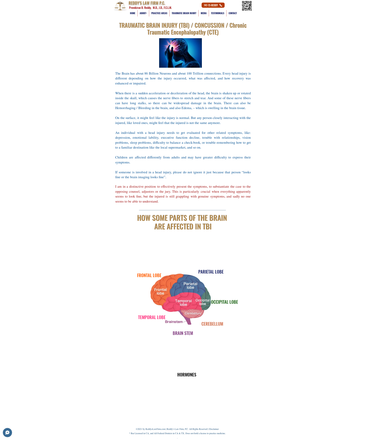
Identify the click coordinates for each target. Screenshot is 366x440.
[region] (149, 269)
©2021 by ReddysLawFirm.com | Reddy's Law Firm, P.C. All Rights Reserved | (177, 428)
